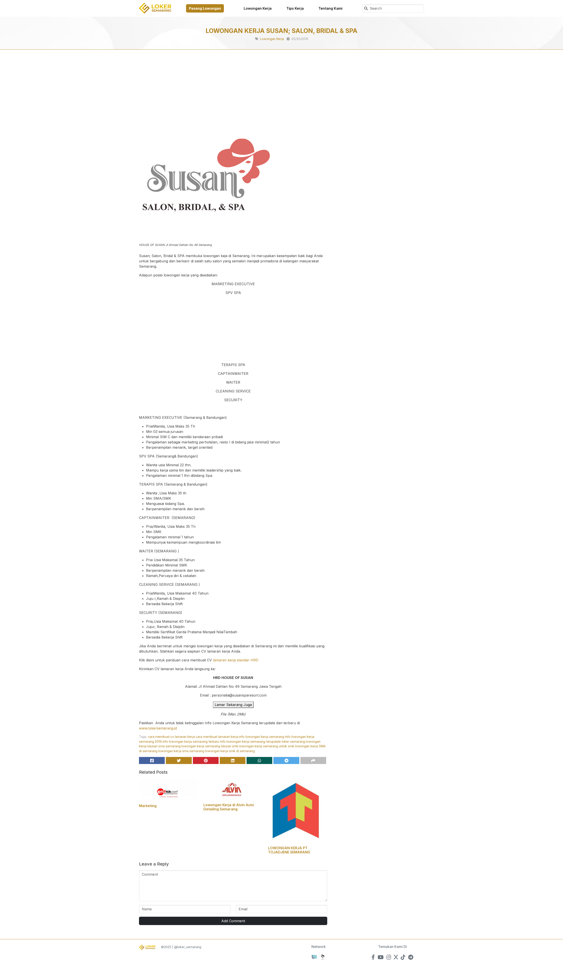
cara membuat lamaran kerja (217, 737)
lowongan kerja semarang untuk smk (266, 746)
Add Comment (233, 921)
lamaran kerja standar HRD (235, 660)
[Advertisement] (233, 92)
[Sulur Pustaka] (322, 956)
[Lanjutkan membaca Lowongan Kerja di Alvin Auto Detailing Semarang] (233, 789)
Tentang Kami (330, 8)
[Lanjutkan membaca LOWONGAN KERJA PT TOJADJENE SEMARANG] (296, 811)
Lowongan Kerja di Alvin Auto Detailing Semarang (228, 807)
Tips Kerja (295, 8)
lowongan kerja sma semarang (181, 751)
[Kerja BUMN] (314, 956)
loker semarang (293, 741)
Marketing (148, 806)
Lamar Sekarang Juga (233, 704)
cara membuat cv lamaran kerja (171, 737)
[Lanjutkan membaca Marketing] (168, 790)
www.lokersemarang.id (158, 728)
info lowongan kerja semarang (261, 737)
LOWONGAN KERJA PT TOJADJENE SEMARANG (289, 850)
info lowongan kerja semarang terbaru (191, 741)
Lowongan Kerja (258, 8)
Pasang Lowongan (205, 8)
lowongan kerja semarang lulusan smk (209, 746)
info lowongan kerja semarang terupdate (250, 741)
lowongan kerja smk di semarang (230, 751)
